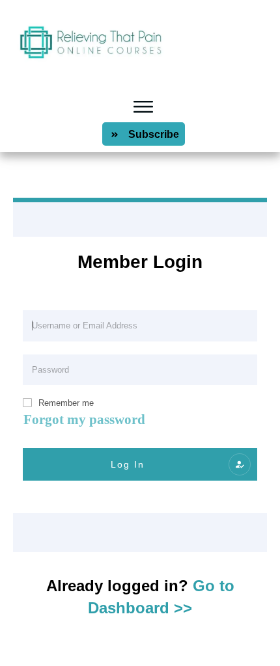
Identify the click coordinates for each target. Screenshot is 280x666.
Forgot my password (84, 419)
